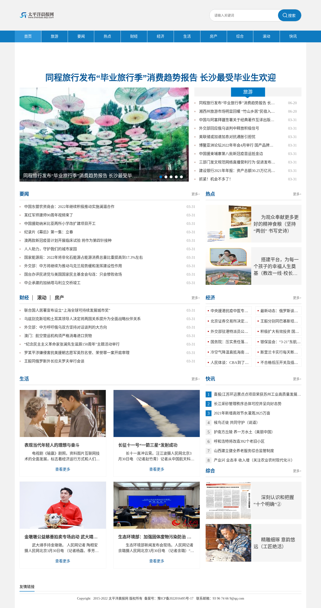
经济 (160, 36)
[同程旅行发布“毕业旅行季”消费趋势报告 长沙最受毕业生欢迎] (104, 134)
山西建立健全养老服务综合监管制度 (244, 451)
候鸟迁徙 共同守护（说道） (237, 423)
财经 (134, 36)
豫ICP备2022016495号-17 (175, 598)
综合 (240, 36)
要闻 (81, 36)
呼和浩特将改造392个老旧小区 (239, 441)
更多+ (196, 194)
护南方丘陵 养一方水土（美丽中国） (244, 432)
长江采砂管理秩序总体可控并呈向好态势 (248, 404)
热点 (107, 36)
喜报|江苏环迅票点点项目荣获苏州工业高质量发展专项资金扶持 (267, 394)
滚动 (266, 36)
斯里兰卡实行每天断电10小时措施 (288, 352)
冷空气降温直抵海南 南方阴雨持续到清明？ (247, 352)
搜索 (292, 16)
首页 (28, 36)
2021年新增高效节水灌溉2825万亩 (242, 413)
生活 (187, 36)
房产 (213, 36)
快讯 (293, 36)
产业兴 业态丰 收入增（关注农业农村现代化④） (254, 460)
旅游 (54, 36)
